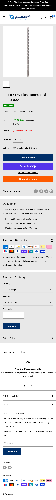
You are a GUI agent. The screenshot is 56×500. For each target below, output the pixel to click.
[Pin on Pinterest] (41, 191)
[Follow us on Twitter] (10, 467)
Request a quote (28, 179)
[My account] (45, 17)
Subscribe (12, 451)
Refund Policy (9, 338)
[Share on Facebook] (36, 191)
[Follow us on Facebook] (5, 467)
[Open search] (40, 17)
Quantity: (7, 139)
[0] (51, 17)
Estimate (11, 326)
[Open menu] (4, 17)
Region (6, 296)
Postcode (7, 309)
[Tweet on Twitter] (46, 191)
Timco (6, 111)
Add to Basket (28, 157)
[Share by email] (51, 191)
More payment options (28, 172)
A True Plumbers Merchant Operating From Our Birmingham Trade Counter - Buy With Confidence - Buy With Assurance (28, 5)
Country (6, 283)
